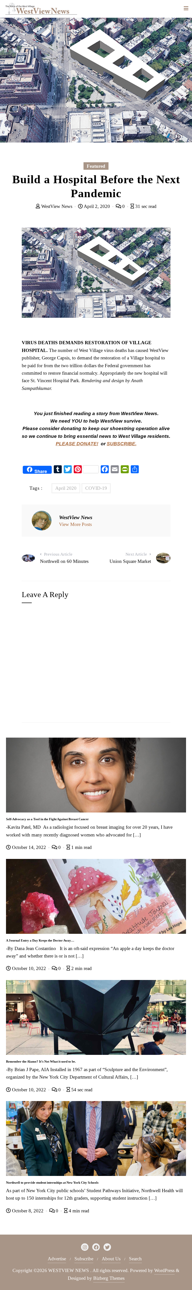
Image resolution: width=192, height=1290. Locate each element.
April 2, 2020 (97, 206)
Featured (96, 166)
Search (135, 1258)
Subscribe (83, 1258)
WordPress (164, 1270)
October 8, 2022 (28, 1210)
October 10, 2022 (29, 968)
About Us (111, 1258)
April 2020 (65, 488)
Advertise (57, 1258)
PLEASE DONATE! (77, 443)
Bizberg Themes (108, 1278)
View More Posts (75, 524)
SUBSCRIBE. (121, 443)
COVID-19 (96, 488)
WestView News (57, 206)
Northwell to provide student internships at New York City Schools (52, 1182)
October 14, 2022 (29, 847)
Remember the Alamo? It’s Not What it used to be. (41, 1061)
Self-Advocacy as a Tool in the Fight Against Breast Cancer (47, 819)
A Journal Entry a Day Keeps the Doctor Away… (40, 940)
